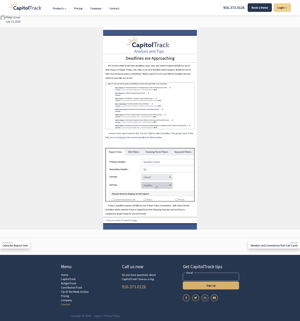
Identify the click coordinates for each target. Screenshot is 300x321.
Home (64, 275)
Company (96, 8)
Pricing (78, 8)
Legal (97, 316)
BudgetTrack (68, 283)
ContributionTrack (71, 287)
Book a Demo (260, 7)
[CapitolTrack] (25, 6)
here (135, 220)
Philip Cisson (13, 17)
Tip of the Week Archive (75, 291)
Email (189, 272)
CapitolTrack (68, 279)
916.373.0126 (234, 7)
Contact (114, 8)
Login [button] (281, 7)
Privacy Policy (112, 316)
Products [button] (58, 8)
